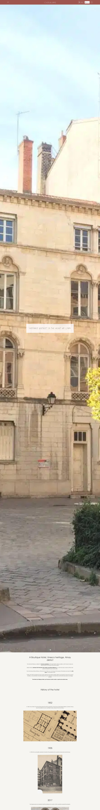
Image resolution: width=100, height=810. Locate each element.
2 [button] (50, 650)
